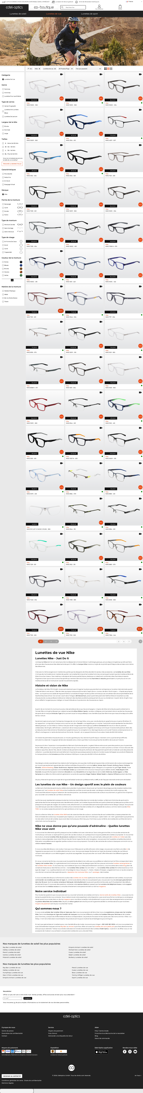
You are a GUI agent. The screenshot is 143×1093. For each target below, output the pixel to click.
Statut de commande (102, 1038)
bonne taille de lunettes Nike (110, 895)
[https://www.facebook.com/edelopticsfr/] (124, 1052)
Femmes (7, 89)
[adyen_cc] (3, 1051)
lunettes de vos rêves (80, 877)
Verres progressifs (10, 106)
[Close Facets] (12, 68)
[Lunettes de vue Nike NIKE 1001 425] (84, 262)
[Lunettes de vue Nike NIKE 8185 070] (124, 545)
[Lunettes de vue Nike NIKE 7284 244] (124, 615)
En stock (7, 181)
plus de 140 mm (11, 154)
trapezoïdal (8, 252)
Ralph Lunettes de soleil (77, 955)
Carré (6, 207)
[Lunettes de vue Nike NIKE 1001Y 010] (84, 333)
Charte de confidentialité (32, 1080)
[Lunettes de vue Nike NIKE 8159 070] (45, 333)
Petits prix (7, 177)
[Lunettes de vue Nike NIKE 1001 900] (124, 333)
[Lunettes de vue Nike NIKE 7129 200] (45, 615)
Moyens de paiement (55, 1031)
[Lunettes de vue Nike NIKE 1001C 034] (124, 191)
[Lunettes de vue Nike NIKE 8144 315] (84, 509)
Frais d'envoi (52, 1033)
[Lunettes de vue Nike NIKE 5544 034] (84, 297)
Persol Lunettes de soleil (11, 952)
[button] (14, 7)
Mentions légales (8, 1083)
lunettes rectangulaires (121, 863)
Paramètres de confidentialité (12, 1033)
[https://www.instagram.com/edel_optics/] (130, 1052)
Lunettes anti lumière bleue (11, 111)
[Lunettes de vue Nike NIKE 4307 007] (124, 121)
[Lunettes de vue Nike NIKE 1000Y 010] (124, 439)
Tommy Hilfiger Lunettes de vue (83, 975)
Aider (97, 1027)
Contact (4, 1036)
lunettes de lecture (10, 116)
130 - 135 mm (10, 147)
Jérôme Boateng (47, 767)
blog (124, 865)
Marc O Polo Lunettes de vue (13, 975)
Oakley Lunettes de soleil (12, 950)
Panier (120, 9)
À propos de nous (8, 1027)
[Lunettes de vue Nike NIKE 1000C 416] (45, 262)
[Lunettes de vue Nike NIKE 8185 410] (124, 474)
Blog (96, 1036)
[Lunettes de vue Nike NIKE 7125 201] (45, 297)
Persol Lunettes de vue (80, 967)
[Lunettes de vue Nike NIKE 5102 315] (84, 545)
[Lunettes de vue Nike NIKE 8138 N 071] (45, 368)
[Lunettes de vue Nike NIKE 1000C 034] (124, 85)
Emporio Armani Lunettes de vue (14, 977)
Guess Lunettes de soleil (77, 952)
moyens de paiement (42, 904)
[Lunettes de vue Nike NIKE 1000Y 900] (45, 121)
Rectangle (7, 204)
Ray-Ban (63, 926)
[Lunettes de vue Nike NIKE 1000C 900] (45, 85)
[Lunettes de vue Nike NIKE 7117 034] (124, 297)
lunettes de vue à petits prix (104, 926)
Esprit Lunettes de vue (80, 977)
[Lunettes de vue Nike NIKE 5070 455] (45, 474)
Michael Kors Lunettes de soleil (79, 950)
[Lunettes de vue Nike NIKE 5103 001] (45, 439)
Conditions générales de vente (12, 1080)
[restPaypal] (18, 1051)
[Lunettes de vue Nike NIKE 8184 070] (84, 474)
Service (51, 1027)
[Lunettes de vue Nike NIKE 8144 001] (84, 403)
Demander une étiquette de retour (60, 1036)
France (131, 1)
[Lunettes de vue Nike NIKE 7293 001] (45, 191)
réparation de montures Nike (78, 872)
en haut (138, 1075)
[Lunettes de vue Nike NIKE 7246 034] (45, 580)
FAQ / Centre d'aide (101, 1031)
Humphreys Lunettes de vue (13, 972)
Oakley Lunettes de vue (11, 970)
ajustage (96, 872)
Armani (71, 926)
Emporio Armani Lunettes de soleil (81, 947)
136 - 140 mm (10, 150)
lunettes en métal (118, 837)
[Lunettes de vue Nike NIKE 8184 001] (124, 509)
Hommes (7, 92)
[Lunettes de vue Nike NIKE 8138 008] (124, 580)
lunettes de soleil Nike (55, 790)
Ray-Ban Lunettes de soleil (12, 947)
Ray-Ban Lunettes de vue (11, 967)
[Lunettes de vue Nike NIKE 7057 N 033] (84, 439)
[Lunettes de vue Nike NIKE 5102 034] (45, 156)
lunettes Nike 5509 (60, 814)
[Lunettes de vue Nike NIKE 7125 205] (124, 156)
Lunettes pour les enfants (12, 96)
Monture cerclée (9, 224)
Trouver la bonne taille (12, 164)
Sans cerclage (8, 228)
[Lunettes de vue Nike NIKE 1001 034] (84, 368)
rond (6, 245)
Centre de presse (8, 1031)
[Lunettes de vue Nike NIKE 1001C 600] (45, 403)
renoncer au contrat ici (12, 1076)
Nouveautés (8, 174)
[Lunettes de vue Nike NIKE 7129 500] (84, 615)
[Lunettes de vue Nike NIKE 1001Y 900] (84, 191)
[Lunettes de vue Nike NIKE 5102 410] (124, 403)
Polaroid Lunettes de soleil (12, 957)
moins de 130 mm (12, 143)
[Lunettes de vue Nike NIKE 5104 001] (84, 156)
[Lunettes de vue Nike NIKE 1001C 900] (84, 85)
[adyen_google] (28, 1051)
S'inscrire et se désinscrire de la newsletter (110, 1033)
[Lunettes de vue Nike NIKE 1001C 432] (124, 262)
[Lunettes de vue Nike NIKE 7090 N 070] (124, 227)
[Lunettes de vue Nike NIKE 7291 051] (45, 545)
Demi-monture (9, 232)
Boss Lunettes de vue (79, 972)
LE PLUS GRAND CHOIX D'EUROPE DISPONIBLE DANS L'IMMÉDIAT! (28, 2)
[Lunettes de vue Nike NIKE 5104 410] (84, 121)
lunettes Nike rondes (44, 865)
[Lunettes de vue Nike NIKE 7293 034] (45, 227)
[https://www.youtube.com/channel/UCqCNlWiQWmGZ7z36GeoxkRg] (135, 1052)
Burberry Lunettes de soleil (78, 957)
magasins (102, 886)
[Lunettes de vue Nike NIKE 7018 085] (84, 580)
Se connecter (99, 9)
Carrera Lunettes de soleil (12, 955)
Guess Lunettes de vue (80, 970)
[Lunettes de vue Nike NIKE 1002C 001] (84, 227)
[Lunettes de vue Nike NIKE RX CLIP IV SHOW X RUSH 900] (45, 509)
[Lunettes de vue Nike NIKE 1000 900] (124, 368)
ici (127, 849)
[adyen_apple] (24, 1051)
